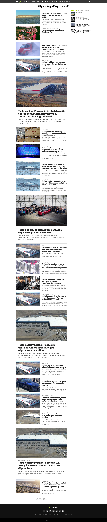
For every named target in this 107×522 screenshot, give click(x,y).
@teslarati (73, 29)
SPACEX (61, 1)
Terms (65, 514)
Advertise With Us (57, 514)
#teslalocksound (85, 31)
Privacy (70, 514)
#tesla (76, 31)
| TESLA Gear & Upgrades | (49, 1)
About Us (41, 514)
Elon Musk (67, 1)
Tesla (38, 1)
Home (36, 514)
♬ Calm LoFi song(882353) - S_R (77, 32)
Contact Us (48, 514)
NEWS (33, 1)
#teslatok (79, 31)
